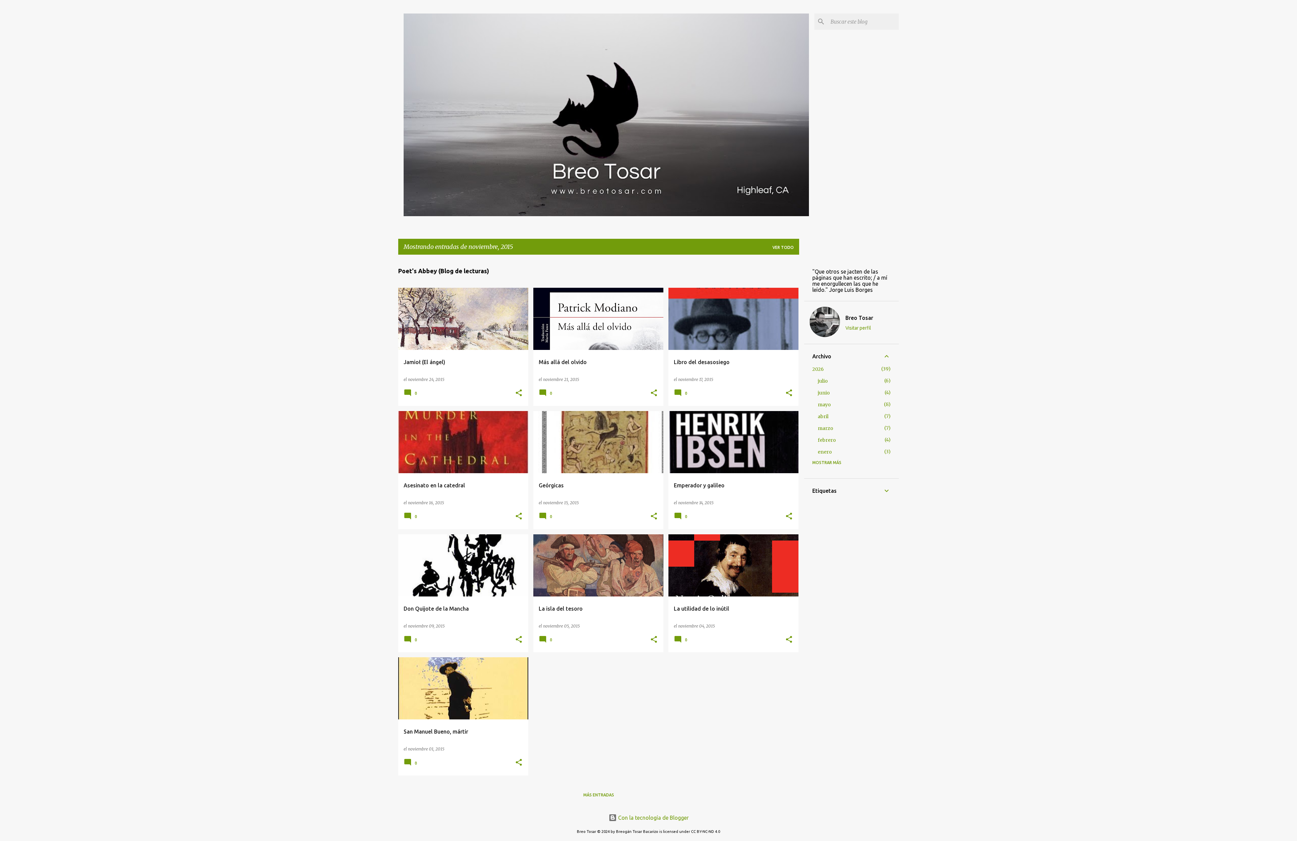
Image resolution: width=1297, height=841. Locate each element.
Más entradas (598, 795)
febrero (827, 440)
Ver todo (783, 247)
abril (823, 416)
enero (825, 452)
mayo (824, 405)
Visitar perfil (858, 328)
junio (824, 393)
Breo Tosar (859, 318)
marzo (825, 428)
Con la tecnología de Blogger (653, 818)
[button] (519, 393)
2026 (818, 369)
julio (823, 381)
